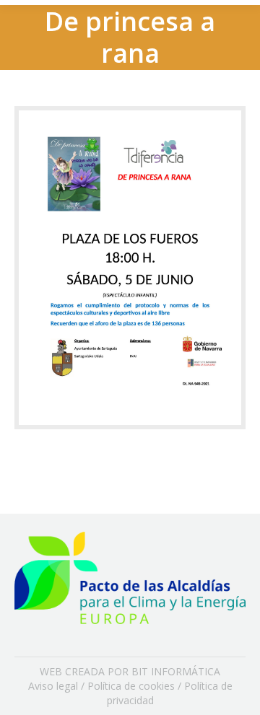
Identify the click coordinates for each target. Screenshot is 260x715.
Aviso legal (53, 686)
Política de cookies (131, 686)
